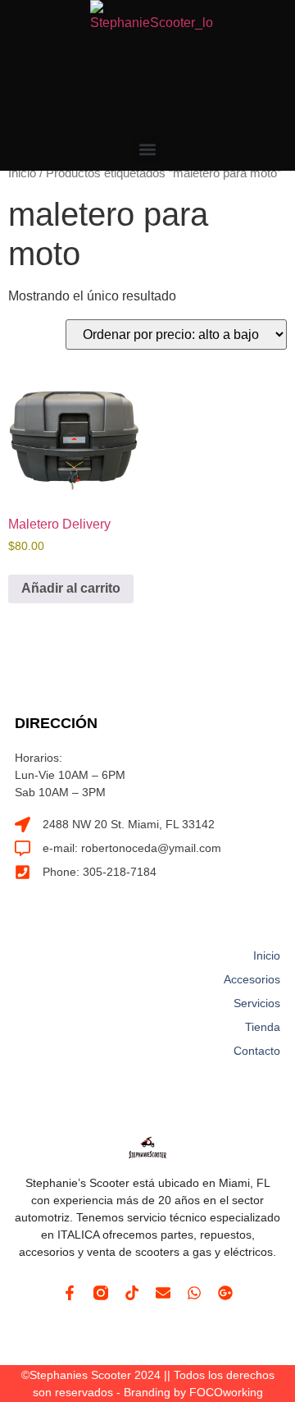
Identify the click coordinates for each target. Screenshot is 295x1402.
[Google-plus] (225, 1292)
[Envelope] (163, 1292)
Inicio (22, 173)
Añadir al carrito (70, 588)
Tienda (262, 1026)
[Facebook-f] (69, 1292)
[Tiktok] (132, 1292)
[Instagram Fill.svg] (100, 1292)
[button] (147, 149)
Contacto (257, 1050)
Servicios (257, 1003)
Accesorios (252, 979)
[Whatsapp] (194, 1292)
